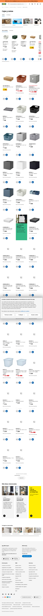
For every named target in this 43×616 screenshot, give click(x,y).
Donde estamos (18, 567)
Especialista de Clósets (33, 573)
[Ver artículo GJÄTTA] (15, 37)
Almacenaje (19, 7)
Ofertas (16, 578)
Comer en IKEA (18, 580)
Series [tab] (3, 14)
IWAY (16, 590)
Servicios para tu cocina (33, 569)
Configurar (21, 314)
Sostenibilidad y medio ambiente (21, 584)
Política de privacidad (16, 604)
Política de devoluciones (36, 606)
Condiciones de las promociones (27, 604)
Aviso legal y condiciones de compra (8, 602)
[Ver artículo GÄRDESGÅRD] (8, 248)
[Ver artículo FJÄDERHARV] (8, 220)
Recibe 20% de (10, 1)
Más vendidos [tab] (5, 30)
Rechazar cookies (8, 314)
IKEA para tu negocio (19, 582)
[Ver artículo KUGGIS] (21, 334)
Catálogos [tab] (8, 14)
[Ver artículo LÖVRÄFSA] (24, 37)
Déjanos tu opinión (5, 586)
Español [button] (37, 597)
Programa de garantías (6, 577)
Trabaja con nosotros (19, 569)
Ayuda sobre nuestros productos (8, 569)
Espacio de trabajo (13, 7)
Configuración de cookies (26, 602)
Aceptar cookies (34, 314)
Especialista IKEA (32, 571)
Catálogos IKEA (18, 573)
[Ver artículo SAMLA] (8, 334)
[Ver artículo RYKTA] (8, 362)
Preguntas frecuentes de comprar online (8, 574)
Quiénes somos (18, 565)
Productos (6, 7)
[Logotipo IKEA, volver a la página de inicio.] (4, 4)
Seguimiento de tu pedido (6, 567)
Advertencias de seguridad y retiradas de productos (7, 582)
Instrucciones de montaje (6, 579)
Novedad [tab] (11, 30)
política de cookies (25, 311)
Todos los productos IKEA (20, 571)
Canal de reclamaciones (27, 606)
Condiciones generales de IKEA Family (16, 608)
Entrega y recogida (32, 567)
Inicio (3, 7)
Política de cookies (18, 602)
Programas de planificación (34, 576)
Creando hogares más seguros (21, 586)
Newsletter (17, 588)
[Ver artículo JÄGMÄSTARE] (34, 136)
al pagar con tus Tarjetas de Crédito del (25, 1)
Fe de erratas (4, 584)
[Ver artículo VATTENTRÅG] (33, 37)
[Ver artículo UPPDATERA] (6, 37)
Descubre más (24, 553)
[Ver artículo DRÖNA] (8, 109)
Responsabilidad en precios (6, 606)
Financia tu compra (32, 578)
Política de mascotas (5, 608)
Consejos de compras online (7, 571)
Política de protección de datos (7, 604)
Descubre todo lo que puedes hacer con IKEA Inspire (9, 554)
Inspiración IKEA (18, 576)
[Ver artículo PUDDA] (21, 393)
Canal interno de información (17, 606)
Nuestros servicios (32, 565)
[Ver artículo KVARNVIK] (34, 78)
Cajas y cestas (25, 7)
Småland (30, 580)
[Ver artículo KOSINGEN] (21, 136)
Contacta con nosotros (6, 565)
